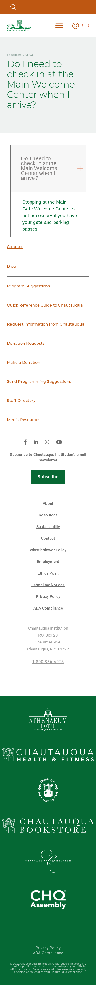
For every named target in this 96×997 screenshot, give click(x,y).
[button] (49, 168)
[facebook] (25, 442)
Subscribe (48, 476)
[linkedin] (36, 442)
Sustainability (48, 527)
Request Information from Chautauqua (46, 324)
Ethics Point (48, 573)
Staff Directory (21, 400)
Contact (15, 247)
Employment (48, 561)
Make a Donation (23, 362)
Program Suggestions (28, 286)
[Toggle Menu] (59, 25)
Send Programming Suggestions (39, 381)
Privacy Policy (48, 596)
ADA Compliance (48, 608)
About (48, 503)
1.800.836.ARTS (48, 662)
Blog (11, 266)
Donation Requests (26, 343)
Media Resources (23, 420)
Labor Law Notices (48, 585)
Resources (48, 515)
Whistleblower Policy (48, 550)
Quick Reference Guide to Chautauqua (45, 305)
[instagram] (47, 442)
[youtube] (59, 442)
